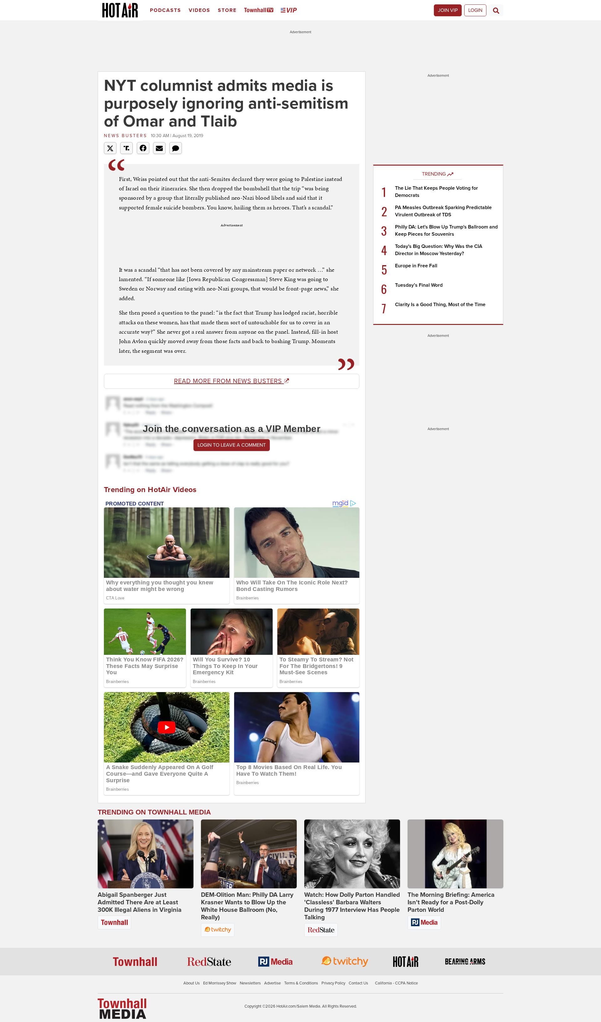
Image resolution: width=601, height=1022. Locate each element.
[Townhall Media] (122, 1008)
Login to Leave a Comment (232, 445)
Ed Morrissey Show (219, 983)
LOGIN (475, 10)
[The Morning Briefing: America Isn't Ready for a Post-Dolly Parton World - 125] (455, 853)
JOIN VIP (448, 10)
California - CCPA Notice (396, 983)
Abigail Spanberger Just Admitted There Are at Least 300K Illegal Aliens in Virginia (140, 902)
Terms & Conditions (301, 983)
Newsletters (250, 983)
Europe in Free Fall (416, 266)
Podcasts (165, 10)
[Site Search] (496, 10)
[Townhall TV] (260, 10)
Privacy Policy (333, 983)
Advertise (272, 983)
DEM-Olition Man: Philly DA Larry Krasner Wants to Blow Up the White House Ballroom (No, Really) (247, 906)
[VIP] (289, 10)
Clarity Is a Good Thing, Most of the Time (440, 304)
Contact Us (358, 983)
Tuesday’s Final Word (419, 285)
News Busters (126, 135)
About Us (191, 983)
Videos (199, 10)
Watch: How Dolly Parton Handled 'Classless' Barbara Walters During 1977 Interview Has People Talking (352, 906)
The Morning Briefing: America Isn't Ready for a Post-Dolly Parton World (451, 902)
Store (227, 10)
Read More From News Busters (229, 381)
